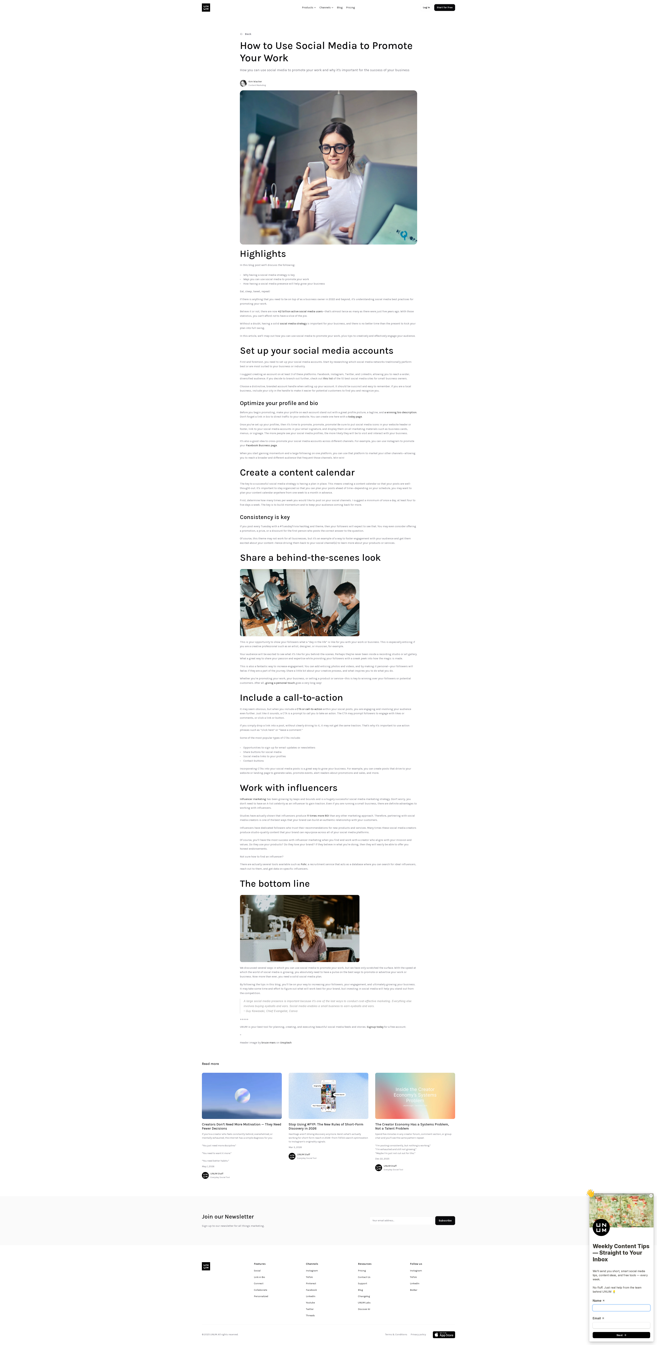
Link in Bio (259, 1277)
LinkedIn (310, 1296)
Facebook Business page (261, 445)
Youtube (310, 1302)
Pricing (350, 7)
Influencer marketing (253, 799)
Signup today (375, 1026)
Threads (310, 1315)
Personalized (261, 1296)
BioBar (413, 1290)
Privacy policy (418, 1334)
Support (362, 1283)
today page (355, 416)
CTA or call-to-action (309, 709)
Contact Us (364, 1277)
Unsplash (286, 1042)
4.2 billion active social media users (300, 311)
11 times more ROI (318, 815)
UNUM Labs (364, 1302)
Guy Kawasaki (255, 1011)
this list (328, 378)
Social (257, 1270)
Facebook (311, 1290)
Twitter (310, 1309)
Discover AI (364, 1309)
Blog (340, 7)
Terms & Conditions (396, 1334)
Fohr (303, 864)
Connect (258, 1283)
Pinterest (311, 1283)
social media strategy (293, 323)
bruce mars (268, 1042)
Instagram (312, 1270)
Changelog (364, 1296)
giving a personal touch (280, 682)
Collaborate (260, 1290)
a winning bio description (400, 412)
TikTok (309, 1277)
